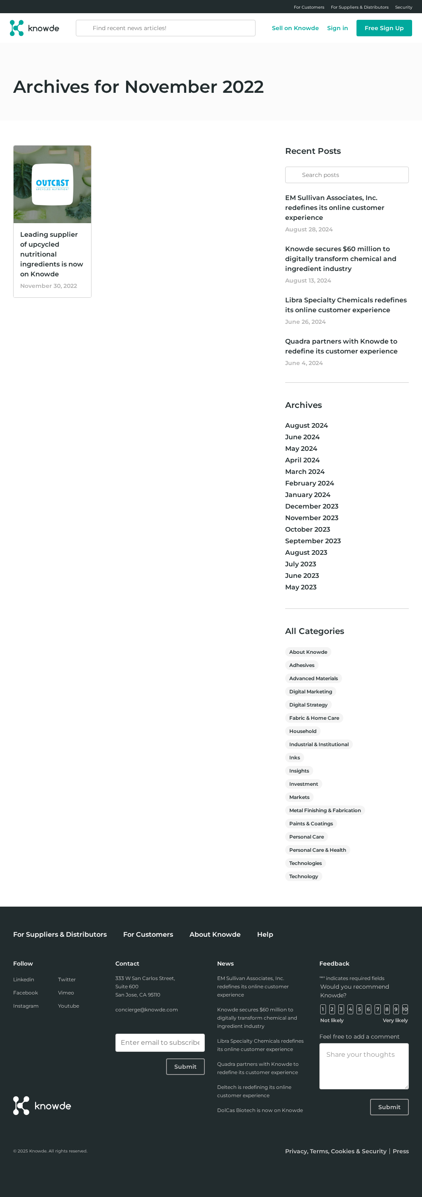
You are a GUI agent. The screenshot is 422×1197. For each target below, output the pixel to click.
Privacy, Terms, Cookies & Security (336, 1151)
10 (405, 1009)
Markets (299, 797)
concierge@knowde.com (146, 1009)
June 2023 (302, 576)
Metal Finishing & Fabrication (325, 810)
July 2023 (300, 564)
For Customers (148, 934)
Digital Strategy (308, 705)
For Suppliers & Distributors (60, 934)
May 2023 (300, 587)
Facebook (25, 993)
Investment (303, 784)
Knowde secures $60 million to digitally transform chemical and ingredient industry (340, 259)
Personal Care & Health (317, 850)
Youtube (68, 1006)
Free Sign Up (384, 28)
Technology (303, 876)
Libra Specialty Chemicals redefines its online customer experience (260, 1045)
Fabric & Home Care (314, 718)
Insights (299, 771)
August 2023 (306, 552)
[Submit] (291, 171)
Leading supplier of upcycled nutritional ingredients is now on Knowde (51, 254)
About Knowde (308, 652)
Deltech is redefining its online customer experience (254, 1091)
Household (302, 731)
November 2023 (311, 518)
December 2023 (311, 506)
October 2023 (307, 529)
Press (401, 1151)
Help (265, 934)
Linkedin (23, 979)
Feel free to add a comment (359, 1036)
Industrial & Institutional (319, 744)
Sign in (337, 28)
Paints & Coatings (311, 823)
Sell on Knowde (295, 28)
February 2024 (309, 483)
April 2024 (302, 460)
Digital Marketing (310, 691)
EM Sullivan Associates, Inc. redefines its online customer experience (334, 207)
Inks (294, 757)
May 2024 (301, 448)
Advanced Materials (313, 678)
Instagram (26, 1006)
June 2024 (302, 437)
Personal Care (306, 837)
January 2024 (308, 495)
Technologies (305, 863)
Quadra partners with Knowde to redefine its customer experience (258, 1068)
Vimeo (66, 993)
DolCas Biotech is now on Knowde (260, 1110)
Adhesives (301, 665)
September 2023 (313, 541)
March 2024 (305, 472)
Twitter (67, 979)
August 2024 (306, 425)
